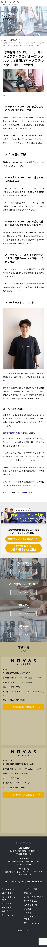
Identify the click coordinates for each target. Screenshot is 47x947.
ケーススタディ (8, 889)
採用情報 (27, 912)
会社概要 (27, 909)
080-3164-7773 (14, 687)
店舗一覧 (27, 893)
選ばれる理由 (7, 893)
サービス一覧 (7, 915)
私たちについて (30, 905)
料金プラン (6, 911)
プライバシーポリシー (33, 923)
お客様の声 (13, 40)
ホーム (3, 40)
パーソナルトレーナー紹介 (11, 898)
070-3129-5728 (25, 875)
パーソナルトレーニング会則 (33, 917)
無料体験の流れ (8, 903)
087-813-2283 (13, 778)
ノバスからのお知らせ (33, 897)
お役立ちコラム (30, 901)
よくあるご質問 (30, 889)
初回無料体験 (13, 433)
